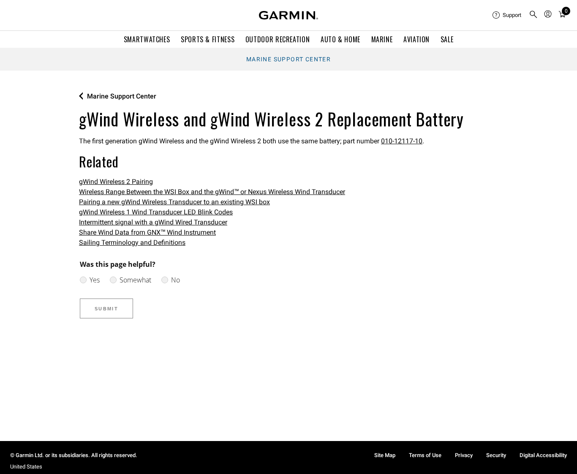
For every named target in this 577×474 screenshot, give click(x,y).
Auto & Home (340, 39)
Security (496, 455)
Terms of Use (425, 455)
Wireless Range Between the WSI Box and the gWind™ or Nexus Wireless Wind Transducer (212, 192)
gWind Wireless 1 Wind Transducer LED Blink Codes (156, 212)
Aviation (416, 39)
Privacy (464, 455)
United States (26, 466)
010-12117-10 (401, 141)
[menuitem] (507, 15)
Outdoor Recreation (277, 39)
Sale (447, 39)
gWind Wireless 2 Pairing (116, 182)
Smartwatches (147, 39)
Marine (382, 39)
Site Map (384, 455)
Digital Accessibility (543, 455)
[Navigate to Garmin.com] (288, 15)
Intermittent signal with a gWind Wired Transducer (153, 222)
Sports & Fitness (207, 39)
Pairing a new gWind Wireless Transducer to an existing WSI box (174, 202)
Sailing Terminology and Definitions (132, 242)
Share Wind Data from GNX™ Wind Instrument (147, 232)
